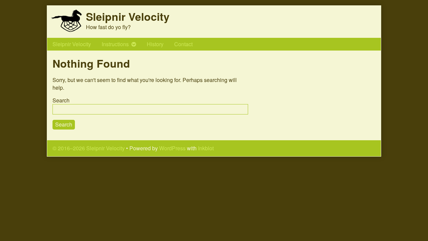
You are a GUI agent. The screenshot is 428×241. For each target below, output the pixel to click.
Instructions (115, 44)
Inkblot (206, 148)
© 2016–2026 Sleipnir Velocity (88, 148)
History (155, 44)
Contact (183, 44)
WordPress (172, 148)
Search (61, 100)
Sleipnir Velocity (71, 44)
